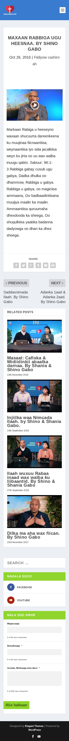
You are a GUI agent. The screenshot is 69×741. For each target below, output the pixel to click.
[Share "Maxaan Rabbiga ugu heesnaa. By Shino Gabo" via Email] (45, 265)
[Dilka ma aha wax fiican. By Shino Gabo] (34, 511)
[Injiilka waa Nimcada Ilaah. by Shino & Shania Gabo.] (34, 396)
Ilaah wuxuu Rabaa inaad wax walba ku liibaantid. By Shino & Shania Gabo (31, 479)
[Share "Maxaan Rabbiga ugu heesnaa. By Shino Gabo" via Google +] (31, 265)
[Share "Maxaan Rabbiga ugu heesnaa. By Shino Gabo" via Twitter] (23, 265)
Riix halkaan (16, 705)
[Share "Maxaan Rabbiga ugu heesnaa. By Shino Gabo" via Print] (53, 265)
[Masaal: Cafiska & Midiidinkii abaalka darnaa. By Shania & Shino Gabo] (34, 336)
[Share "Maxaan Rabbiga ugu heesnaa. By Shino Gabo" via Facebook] (16, 265)
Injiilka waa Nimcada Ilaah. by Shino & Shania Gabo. (34, 421)
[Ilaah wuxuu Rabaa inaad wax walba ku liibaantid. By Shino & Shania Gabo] (34, 451)
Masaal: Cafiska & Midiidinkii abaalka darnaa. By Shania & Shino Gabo (29, 363)
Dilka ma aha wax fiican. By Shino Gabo (33, 535)
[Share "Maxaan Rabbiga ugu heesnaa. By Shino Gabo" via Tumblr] (38, 265)
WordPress (34, 730)
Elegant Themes (34, 726)
